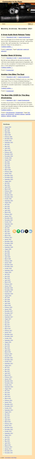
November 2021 (9, 220)
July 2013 (7, 414)
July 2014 (7, 390)
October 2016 (8, 338)
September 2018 (9, 293)
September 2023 (9, 179)
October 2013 (8, 408)
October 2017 (8, 315)
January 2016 (8, 355)
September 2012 (9, 433)
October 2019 (8, 268)
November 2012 (9, 429)
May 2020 (7, 255)
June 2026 (7, 129)
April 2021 (7, 233)
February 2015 (8, 377)
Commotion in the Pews (12, 1)
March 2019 (8, 282)
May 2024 (7, 166)
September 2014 (9, 386)
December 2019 (9, 264)
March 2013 (8, 421)
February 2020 (8, 261)
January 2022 (8, 216)
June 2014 (7, 392)
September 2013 (9, 410)
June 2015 (7, 369)
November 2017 (9, 313)
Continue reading (7, 46)
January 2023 (8, 193)
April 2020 (7, 257)
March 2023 (8, 189)
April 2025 (7, 148)
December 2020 (9, 241)
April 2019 (7, 280)
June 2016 (7, 346)
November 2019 (9, 266)
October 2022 (8, 198)
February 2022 (8, 214)
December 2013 (9, 404)
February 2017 (8, 330)
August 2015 (8, 365)
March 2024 (8, 169)
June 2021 (7, 229)
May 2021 (7, 231)
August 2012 (8, 435)
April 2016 (7, 350)
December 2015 (9, 357)
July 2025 (7, 144)
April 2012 (7, 443)
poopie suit (26, 49)
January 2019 (8, 286)
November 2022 (9, 197)
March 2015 (8, 375)
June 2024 (7, 164)
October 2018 (8, 291)
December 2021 (9, 218)
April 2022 (7, 210)
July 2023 (7, 183)
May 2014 (7, 394)
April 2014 (7, 396)
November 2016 (9, 336)
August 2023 (8, 181)
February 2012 (8, 447)
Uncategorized (10, 70)
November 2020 (9, 243)
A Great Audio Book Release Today (15, 34)
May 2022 (7, 208)
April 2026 (7, 133)
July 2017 (7, 321)
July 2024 (7, 162)
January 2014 (8, 402)
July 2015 (7, 367)
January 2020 (8, 262)
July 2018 (7, 297)
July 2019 (7, 274)
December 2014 (9, 381)
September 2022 (9, 200)
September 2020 (9, 247)
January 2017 (8, 332)
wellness (14, 116)
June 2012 (7, 439)
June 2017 (7, 323)
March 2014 (8, 398)
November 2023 (9, 177)
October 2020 (8, 245)
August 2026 (8, 127)
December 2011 (9, 450)
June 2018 (7, 299)
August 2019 (8, 272)
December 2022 (9, 195)
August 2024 (8, 160)
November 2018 (9, 290)
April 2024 (7, 167)
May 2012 (7, 441)
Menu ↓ (30, 24)
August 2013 (8, 412)
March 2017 (8, 328)
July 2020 (7, 251)
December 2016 (9, 334)
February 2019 (8, 284)
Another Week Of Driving (11, 55)
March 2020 (8, 259)
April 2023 (7, 187)
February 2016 (8, 354)
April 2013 (7, 420)
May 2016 (7, 348)
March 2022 (8, 212)
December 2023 (9, 175)
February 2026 (8, 136)
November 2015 (9, 359)
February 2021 (8, 237)
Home (3, 24)
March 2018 (8, 305)
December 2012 (9, 427)
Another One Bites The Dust (12, 74)
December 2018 (9, 288)
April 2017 (7, 326)
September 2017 (9, 317)
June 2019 (7, 276)
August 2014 (8, 388)
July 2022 (7, 204)
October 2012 (8, 431)
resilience (9, 116)
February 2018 (8, 307)
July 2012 (7, 437)
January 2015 (8, 379)
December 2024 (9, 154)
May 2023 (7, 185)
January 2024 (8, 173)
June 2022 (7, 206)
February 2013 (8, 423)
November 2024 (9, 156)
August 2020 (8, 249)
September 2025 (9, 142)
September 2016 (9, 340)
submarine (3, 51)
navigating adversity (20, 114)
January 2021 (8, 239)
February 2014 (8, 400)
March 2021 (8, 235)
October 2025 (8, 140)
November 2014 (9, 383)
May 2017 (7, 324)
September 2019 (9, 270)
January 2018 (8, 309)
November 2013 (9, 406)
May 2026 (7, 131)
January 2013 (8, 425)
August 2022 (8, 202)
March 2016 (8, 352)
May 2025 (7, 146)
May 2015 (7, 371)
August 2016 (8, 342)
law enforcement (10, 112)
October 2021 (8, 222)
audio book (9, 49)
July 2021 (7, 228)
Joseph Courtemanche (24, 37)
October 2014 (8, 385)
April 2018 (7, 303)
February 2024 (8, 171)
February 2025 (8, 152)
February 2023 (8, 191)
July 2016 (7, 344)
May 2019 (7, 278)
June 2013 (7, 416)
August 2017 (8, 319)
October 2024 (8, 158)
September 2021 (9, 224)
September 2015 (9, 363)
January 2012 (8, 449)
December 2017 (9, 311)
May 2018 (7, 301)
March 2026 (8, 134)
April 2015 (7, 373)
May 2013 (7, 418)
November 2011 (9, 452)
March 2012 (8, 445)
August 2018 (8, 295)
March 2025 (8, 150)
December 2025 (9, 138)
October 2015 (8, 361)
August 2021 (8, 226)
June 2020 (7, 253)
